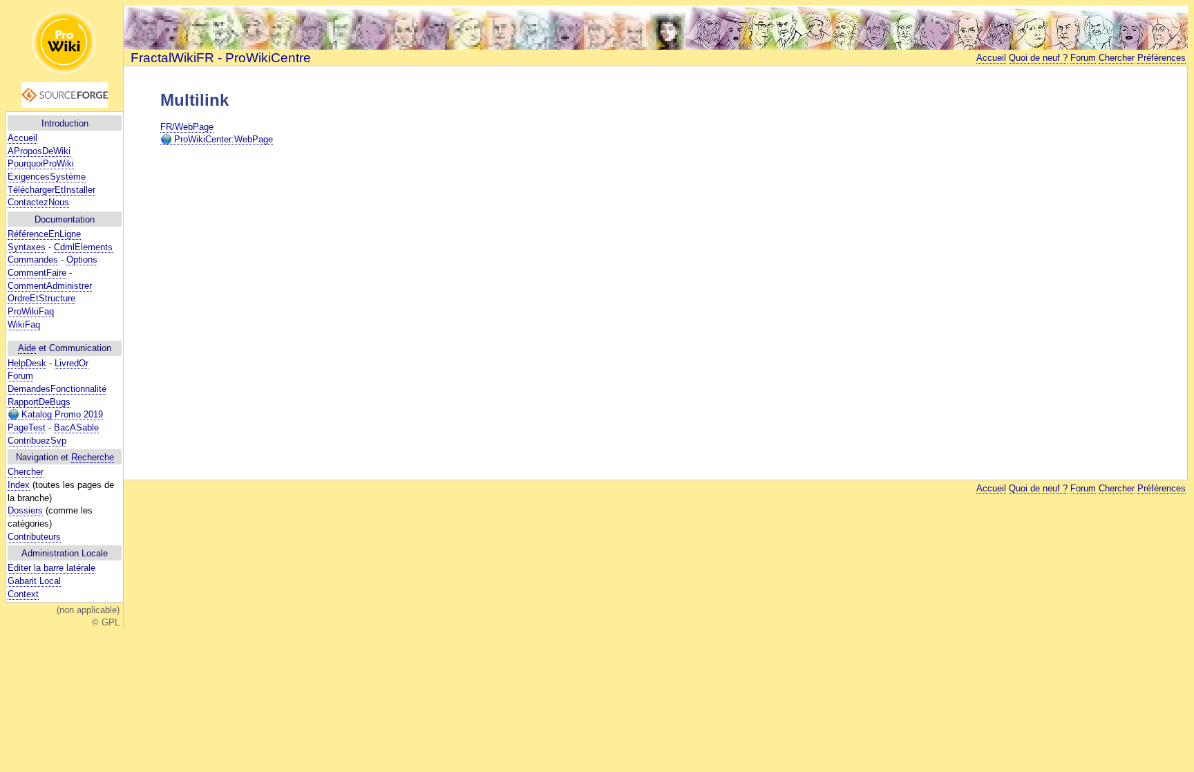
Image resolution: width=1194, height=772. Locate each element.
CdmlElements (83, 247)
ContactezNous (38, 202)
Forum (20, 375)
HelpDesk (27, 363)
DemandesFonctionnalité (57, 389)
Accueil (22, 138)
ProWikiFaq (31, 311)
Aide (27, 348)
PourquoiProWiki (41, 163)
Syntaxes (27, 247)
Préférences (1161, 58)
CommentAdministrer (50, 286)
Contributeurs (34, 536)
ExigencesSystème (47, 176)
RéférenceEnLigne (44, 234)
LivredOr (71, 363)
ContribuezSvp (37, 440)
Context (23, 594)
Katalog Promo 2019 (61, 414)
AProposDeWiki (39, 151)
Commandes (33, 259)
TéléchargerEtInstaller (51, 190)
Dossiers (25, 510)
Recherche (92, 457)
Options (81, 259)
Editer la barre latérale (51, 568)
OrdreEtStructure (41, 298)
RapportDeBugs (39, 402)
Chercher (26, 472)
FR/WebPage (187, 127)
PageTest (27, 427)
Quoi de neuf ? (1038, 58)
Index (19, 485)
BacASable (76, 427)
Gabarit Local (34, 581)
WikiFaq (24, 324)
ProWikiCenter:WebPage (222, 139)
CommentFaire (37, 272)
